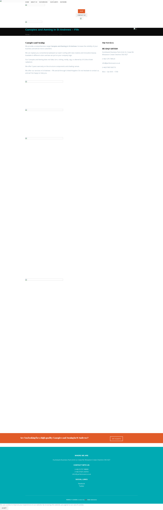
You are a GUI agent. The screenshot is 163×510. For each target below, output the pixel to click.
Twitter (81, 486)
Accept (4, 508)
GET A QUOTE (116, 439)
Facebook (81, 484)
